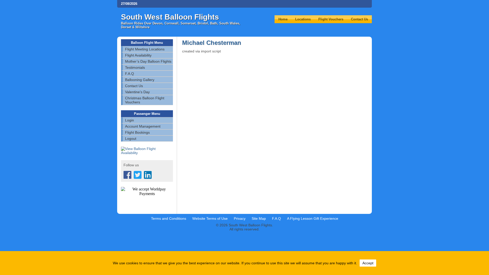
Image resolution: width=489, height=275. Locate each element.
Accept (367, 263)
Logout (130, 138)
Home (283, 19)
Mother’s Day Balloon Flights (148, 61)
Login (129, 120)
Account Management (142, 126)
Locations (303, 19)
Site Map (259, 218)
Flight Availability (138, 55)
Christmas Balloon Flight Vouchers (144, 100)
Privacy (240, 218)
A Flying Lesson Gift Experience (312, 218)
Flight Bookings (137, 132)
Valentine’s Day (137, 92)
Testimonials (135, 67)
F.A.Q (129, 74)
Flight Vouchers (330, 19)
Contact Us (359, 19)
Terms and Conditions (168, 218)
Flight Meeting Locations (145, 49)
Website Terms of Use (210, 218)
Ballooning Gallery (139, 80)
